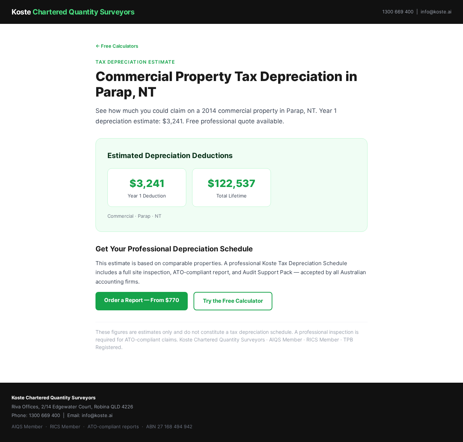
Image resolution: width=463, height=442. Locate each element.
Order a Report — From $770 (141, 300)
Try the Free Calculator (233, 300)
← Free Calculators (116, 46)
